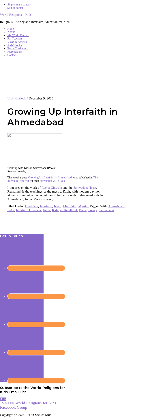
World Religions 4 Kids (15, 14)
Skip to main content (19, 4)
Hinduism (31, 206)
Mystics (83, 206)
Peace (83, 210)
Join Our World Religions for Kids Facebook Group (28, 405)
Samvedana (106, 210)
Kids (55, 210)
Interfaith (46, 206)
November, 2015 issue (52, 180)
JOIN (3, 399)
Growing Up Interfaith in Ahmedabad (50, 177)
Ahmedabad (116, 206)
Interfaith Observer (28, 210)
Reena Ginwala (52, 187)
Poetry (92, 210)
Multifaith (69, 206)
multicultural (68, 210)
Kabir (46, 210)
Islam (57, 206)
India (10, 210)
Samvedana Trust (84, 187)
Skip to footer (15, 7)
